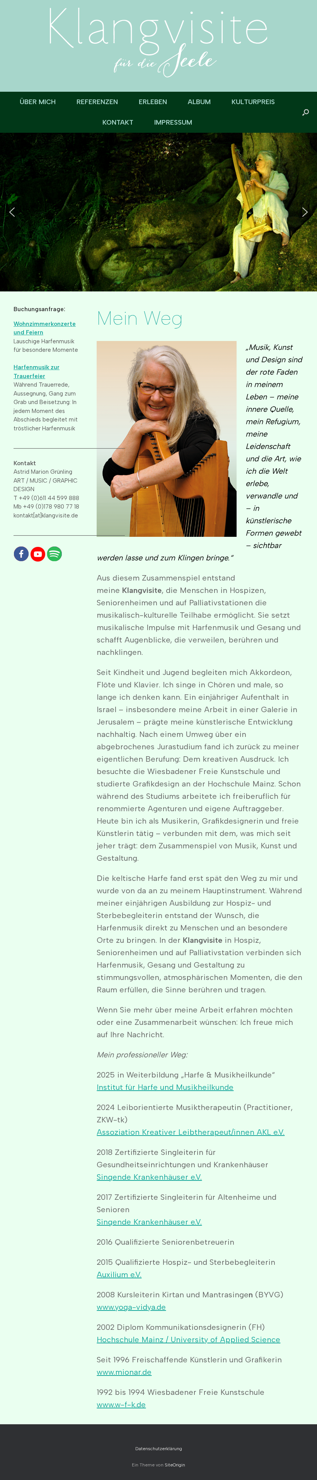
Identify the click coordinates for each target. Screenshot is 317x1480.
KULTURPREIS (253, 102)
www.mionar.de (124, 1372)
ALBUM (199, 102)
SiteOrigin (175, 1465)
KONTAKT (117, 122)
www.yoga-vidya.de (131, 1307)
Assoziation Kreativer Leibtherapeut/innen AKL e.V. (191, 1132)
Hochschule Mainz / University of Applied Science (188, 1339)
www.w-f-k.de (121, 1404)
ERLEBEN (153, 102)
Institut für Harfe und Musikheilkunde (165, 1087)
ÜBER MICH (38, 102)
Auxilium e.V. (119, 1274)
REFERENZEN (97, 102)
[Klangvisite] (158, 42)
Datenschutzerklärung (158, 1448)
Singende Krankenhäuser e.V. (149, 1177)
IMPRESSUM (173, 122)
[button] (305, 112)
